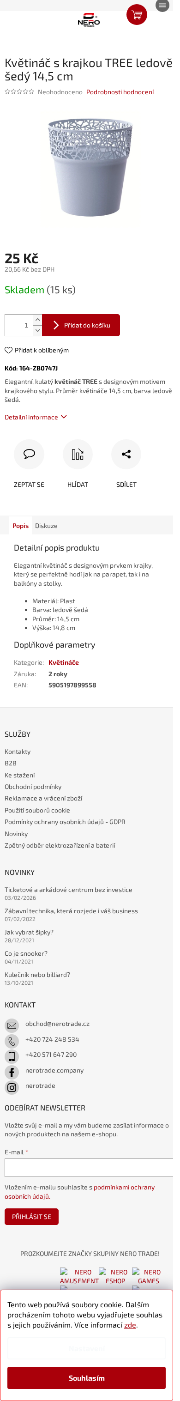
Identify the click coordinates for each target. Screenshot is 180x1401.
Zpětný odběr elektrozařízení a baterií (60, 845)
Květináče (63, 662)
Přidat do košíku (87, 325)
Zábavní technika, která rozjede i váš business (71, 911)
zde (130, 1324)
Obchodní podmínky (33, 786)
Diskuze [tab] (46, 525)
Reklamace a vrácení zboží (43, 798)
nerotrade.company (54, 1070)
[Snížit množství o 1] (37, 330)
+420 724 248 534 (52, 1039)
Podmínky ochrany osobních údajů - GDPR (65, 821)
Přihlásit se (31, 1216)
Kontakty (17, 751)
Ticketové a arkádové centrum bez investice (68, 889)
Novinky (16, 833)
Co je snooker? (26, 953)
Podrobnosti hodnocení (120, 92)
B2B (11, 763)
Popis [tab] (20, 525)
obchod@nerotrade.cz (57, 1023)
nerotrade (40, 1085)
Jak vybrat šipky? (29, 932)
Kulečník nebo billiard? (37, 974)
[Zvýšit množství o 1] (37, 320)
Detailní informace (31, 417)
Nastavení (87, 1348)
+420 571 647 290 (51, 1054)
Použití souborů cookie (37, 810)
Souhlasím (87, 1377)
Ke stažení (20, 775)
